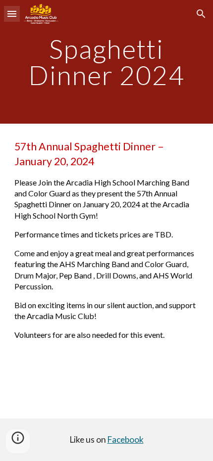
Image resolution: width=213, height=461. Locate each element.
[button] (12, 13)
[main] (106, 62)
